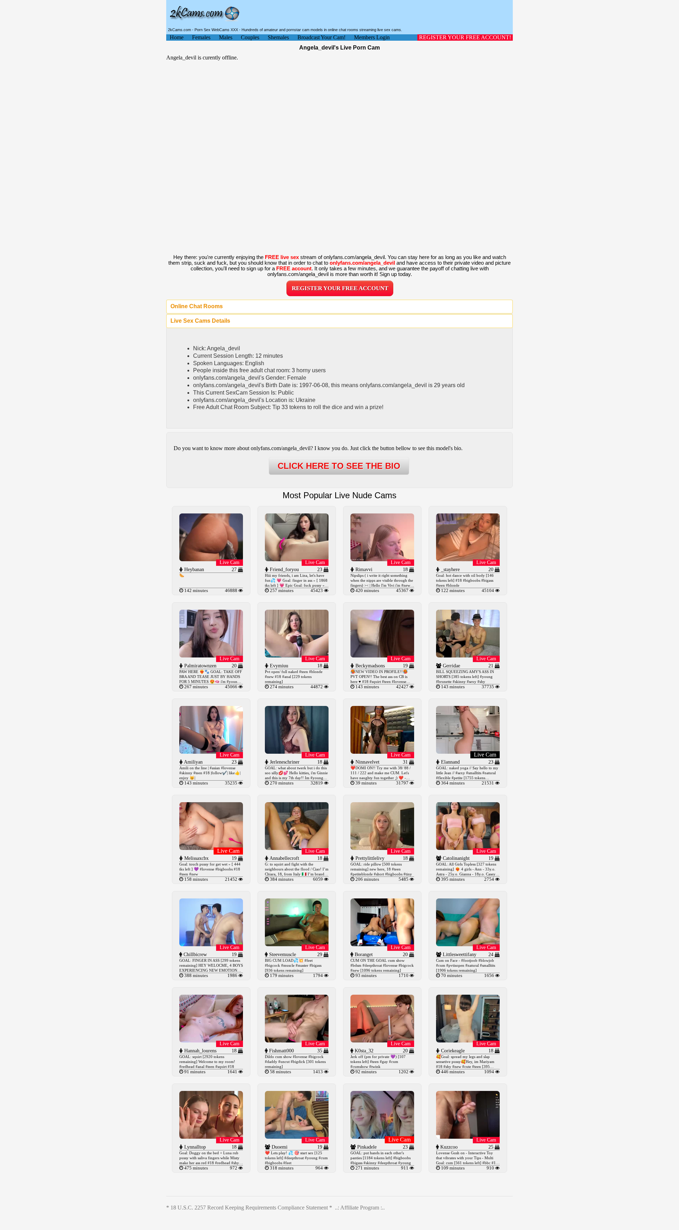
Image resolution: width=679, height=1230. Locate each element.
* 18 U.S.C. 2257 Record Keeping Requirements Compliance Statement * (249, 1208)
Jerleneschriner (284, 762)
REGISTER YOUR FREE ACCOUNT (340, 288)
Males (225, 37)
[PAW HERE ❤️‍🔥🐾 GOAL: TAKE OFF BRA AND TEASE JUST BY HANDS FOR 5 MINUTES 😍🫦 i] (211, 656)
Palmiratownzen (199, 665)
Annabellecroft (283, 858)
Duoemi (279, 1147)
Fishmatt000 (281, 1050)
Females (201, 37)
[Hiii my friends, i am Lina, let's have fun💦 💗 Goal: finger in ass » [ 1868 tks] (297, 559)
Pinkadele (366, 1147)
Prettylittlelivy (369, 858)
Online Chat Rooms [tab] (196, 306)
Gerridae (450, 665)
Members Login (372, 37)
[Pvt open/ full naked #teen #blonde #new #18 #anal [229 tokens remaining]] (297, 656)
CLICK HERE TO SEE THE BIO (339, 466)
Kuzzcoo (448, 1147)
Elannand (450, 762)
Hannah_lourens (199, 1050)
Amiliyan (193, 762)
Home (177, 37)
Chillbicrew (194, 954)
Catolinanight (455, 858)
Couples (250, 37)
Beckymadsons (369, 665)
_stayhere (450, 569)
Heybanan (193, 569)
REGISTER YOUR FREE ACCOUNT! (465, 37)
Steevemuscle (282, 954)
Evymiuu (278, 665)
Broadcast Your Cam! (321, 37)
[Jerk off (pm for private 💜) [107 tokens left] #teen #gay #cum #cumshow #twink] (382, 1041)
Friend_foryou (283, 569)
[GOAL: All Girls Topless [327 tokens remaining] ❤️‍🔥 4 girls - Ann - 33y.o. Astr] (468, 848)
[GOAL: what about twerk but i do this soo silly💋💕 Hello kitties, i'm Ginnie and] (297, 752)
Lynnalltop (194, 1147)
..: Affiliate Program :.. (360, 1208)
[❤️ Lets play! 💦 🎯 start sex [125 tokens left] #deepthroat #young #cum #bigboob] (297, 1137)
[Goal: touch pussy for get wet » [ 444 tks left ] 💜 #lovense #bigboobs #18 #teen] (211, 848)
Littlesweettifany (458, 954)
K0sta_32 (363, 1050)
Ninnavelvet (366, 762)
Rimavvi (363, 569)
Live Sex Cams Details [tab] (200, 321)
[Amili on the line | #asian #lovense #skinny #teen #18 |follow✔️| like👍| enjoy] (211, 752)
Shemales (278, 37)
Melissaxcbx (196, 858)
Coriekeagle (452, 1050)
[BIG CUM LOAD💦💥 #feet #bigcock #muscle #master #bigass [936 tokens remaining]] (297, 944)
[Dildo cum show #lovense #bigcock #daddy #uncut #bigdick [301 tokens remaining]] (297, 1041)
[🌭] (211, 559)
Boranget (363, 954)
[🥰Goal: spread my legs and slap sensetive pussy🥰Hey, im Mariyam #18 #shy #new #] (468, 1041)
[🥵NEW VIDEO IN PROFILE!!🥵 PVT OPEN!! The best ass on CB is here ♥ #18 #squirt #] (382, 656)
